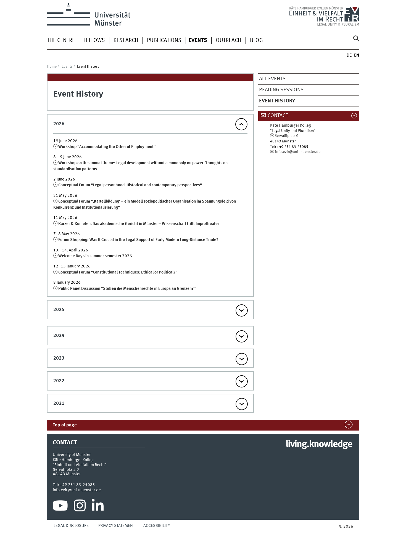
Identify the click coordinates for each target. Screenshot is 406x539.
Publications (164, 40)
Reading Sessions (281, 89)
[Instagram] (80, 507)
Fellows (94, 40)
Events (67, 66)
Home (52, 66)
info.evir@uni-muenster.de (297, 152)
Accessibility (156, 526)
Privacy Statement (116, 526)
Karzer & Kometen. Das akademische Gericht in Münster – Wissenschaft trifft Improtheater (138, 224)
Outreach (228, 40)
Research (126, 40)
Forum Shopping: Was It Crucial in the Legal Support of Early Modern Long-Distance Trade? (138, 240)
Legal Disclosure (71, 526)
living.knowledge (319, 445)
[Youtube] (60, 507)
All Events (272, 78)
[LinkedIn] (98, 507)
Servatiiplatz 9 (286, 136)
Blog (256, 40)
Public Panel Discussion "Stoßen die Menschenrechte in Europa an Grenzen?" (127, 288)
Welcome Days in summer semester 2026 (95, 256)
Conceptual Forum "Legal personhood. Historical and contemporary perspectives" (130, 185)
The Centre (61, 40)
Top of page (65, 425)
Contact (278, 115)
